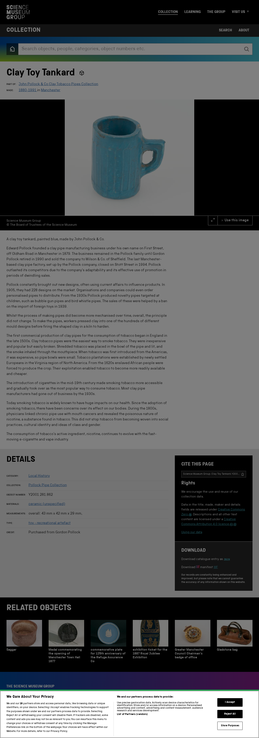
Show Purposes (230, 725)
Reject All (230, 714)
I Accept (230, 702)
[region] (129, 714)
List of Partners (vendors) (132, 714)
